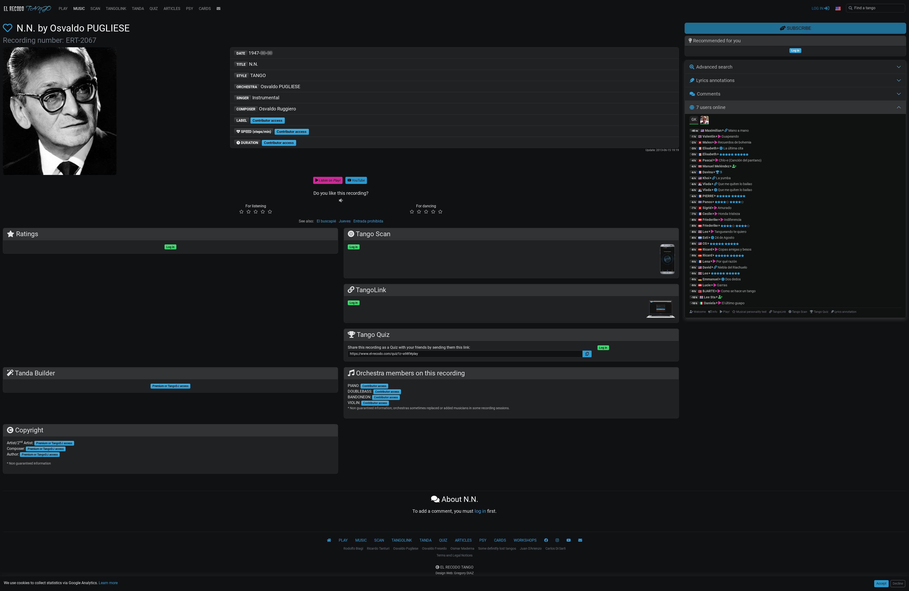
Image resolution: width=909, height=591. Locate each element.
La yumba (723, 178)
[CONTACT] (218, 8)
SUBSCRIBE (798, 28)
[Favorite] (8, 28)
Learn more (108, 583)
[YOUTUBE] (569, 540)
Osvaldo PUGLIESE (268, 86)
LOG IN (818, 8)
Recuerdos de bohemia (734, 142)
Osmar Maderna (462, 548)
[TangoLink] (726, 130)
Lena (706, 261)
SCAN (95, 8)
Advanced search (714, 67)
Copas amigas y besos (734, 249)
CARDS (205, 8)
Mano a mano (738, 130)
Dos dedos (733, 279)
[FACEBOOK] (546, 540)
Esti (705, 237)
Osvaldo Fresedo (434, 548)
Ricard (707, 249)
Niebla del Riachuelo (732, 267)
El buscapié (326, 221)
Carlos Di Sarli (555, 548)
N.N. (247, 64)
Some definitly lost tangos (497, 548)
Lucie (707, 285)
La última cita (733, 148)
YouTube (358, 180)
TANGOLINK (116, 8)
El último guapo (732, 303)
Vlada (707, 184)
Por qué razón (726, 261)
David (707, 267)
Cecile (707, 214)
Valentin (709, 136)
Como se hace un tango (738, 291)
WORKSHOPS (525, 540)
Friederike (710, 220)
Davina (708, 172)
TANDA (138, 8)
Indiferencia (732, 220)
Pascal (708, 160)
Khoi (706, 178)
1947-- (254, 53)
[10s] (341, 200)
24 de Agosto (724, 237)
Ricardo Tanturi (378, 548)
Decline (898, 583)
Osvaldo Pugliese (405, 548)
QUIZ (154, 8)
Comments (708, 94)
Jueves (345, 221)
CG (705, 243)
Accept (881, 583)
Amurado (724, 208)
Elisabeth (710, 148)
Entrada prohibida (368, 221)
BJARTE (709, 291)
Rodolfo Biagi (353, 548)
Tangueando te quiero (730, 232)
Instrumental (257, 97)
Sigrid (707, 208)
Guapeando (730, 136)
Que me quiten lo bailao (735, 184)
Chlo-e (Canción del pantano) (740, 160)
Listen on (329, 180)
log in (480, 511)
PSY (189, 8)
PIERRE (708, 196)
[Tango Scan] (721, 148)
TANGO (251, 75)
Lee (705, 232)
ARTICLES (172, 8)
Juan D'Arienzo (531, 548)
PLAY (63, 8)
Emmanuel (711, 279)
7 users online (711, 107)
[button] (838, 9)
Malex (707, 142)
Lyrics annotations (715, 80)
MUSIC (79, 8)
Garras (721, 285)
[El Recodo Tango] (329, 540)
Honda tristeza (728, 214)
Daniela (710, 303)
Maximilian (713, 130)
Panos (707, 202)
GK (693, 119)
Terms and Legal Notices (454, 555)
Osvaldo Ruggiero (266, 109)
